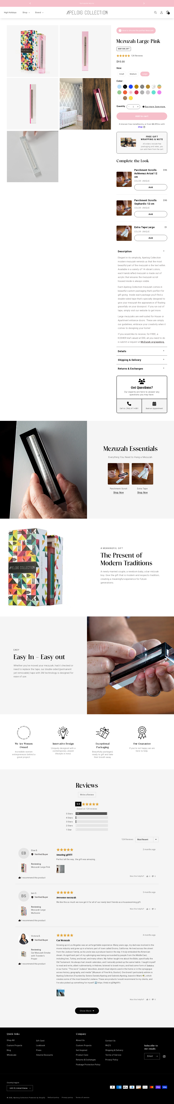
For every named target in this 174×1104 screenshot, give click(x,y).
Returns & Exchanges (86, 1060)
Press (38, 1050)
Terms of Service (113, 1055)
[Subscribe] (157, 1056)
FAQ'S (108, 1045)
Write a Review (87, 795)
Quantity (120, 106)
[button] (26, 12)
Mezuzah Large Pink (40, 867)
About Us (80, 1040)
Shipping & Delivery (114, 1050)
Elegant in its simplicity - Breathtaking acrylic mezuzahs (87, 3)
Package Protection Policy (88, 1065)
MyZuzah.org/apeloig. (153, 342)
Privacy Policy (111, 1060)
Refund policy (53, 1097)
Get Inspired (81, 1050)
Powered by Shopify (37, 1098)
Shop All (11, 1040)
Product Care (82, 1055)
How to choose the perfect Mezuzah (138, 30)
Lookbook (40, 1045)
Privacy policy (67, 1097)
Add (151, 187)
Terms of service (82, 1097)
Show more (85, 1011)
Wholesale (11, 1055)
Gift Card (40, 1041)
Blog (9, 1050)
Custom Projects (14, 1045)
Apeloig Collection (21, 1098)
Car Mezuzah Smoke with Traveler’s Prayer (41, 956)
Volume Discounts (44, 1055)
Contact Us (110, 1041)
